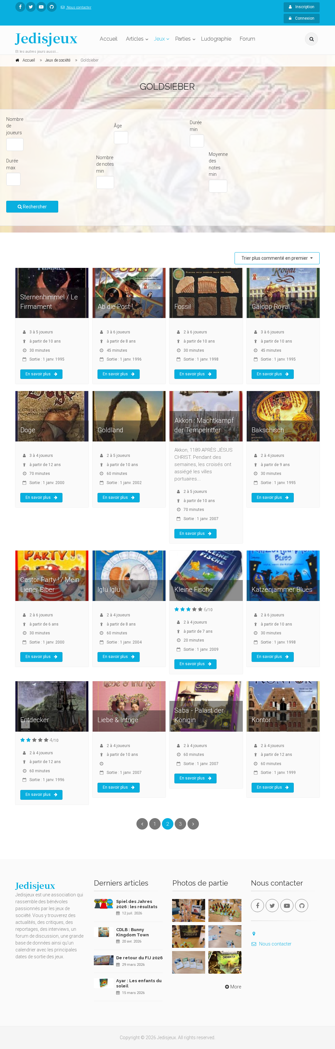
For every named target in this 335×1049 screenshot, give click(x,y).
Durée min (196, 126)
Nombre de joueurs (14, 126)
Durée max (12, 164)
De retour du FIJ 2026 (139, 957)
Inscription (304, 7)
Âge (118, 125)
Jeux (159, 39)
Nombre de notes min (105, 164)
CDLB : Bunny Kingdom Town (132, 932)
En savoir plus (38, 374)
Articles (135, 39)
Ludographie (216, 39)
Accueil (108, 39)
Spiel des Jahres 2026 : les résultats (136, 904)
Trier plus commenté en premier (275, 258)
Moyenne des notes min (218, 164)
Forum (247, 39)
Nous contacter (78, 7)
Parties (183, 39)
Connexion (304, 18)
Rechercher (34, 206)
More (235, 986)
